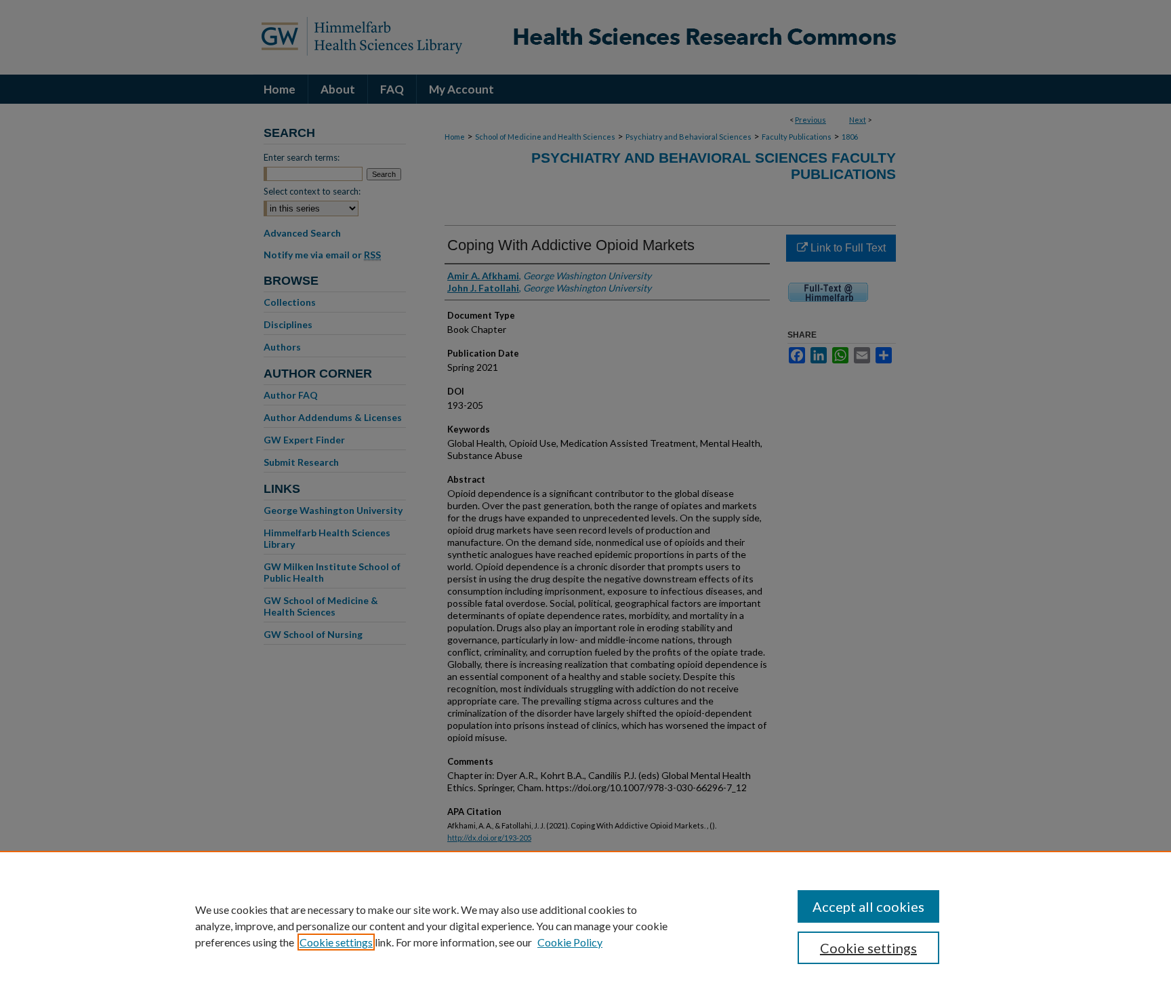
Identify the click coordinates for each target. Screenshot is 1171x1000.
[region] (585, 925)
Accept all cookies (868, 906)
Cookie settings (336, 942)
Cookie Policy (569, 942)
